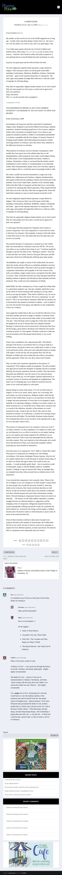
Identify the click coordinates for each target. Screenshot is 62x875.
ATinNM (13, 657)
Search (5, 732)
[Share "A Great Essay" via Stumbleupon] (41, 540)
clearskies (9, 821)
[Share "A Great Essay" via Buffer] (38, 540)
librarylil (9, 814)
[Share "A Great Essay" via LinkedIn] (35, 540)
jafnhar (8, 827)
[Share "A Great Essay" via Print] (47, 540)
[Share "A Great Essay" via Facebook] (20, 540)
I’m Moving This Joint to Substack (13, 779)
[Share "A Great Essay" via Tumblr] (29, 540)
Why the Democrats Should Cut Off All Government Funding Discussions (21, 787)
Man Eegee (21, 607)
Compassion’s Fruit (13, 102)
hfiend (24, 25)
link (11, 97)
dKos (20, 33)
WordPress (24, 873)
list (35, 621)
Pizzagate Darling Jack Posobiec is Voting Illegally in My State (19, 791)
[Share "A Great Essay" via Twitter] (23, 540)
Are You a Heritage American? (12, 783)
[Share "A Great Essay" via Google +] (26, 540)
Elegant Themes (12, 873)
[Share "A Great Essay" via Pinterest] (32, 540)
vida (12, 594)
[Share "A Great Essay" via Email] (44, 540)
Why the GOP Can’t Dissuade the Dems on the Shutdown (18, 794)
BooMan (8, 807)
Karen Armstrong (31, 52)
